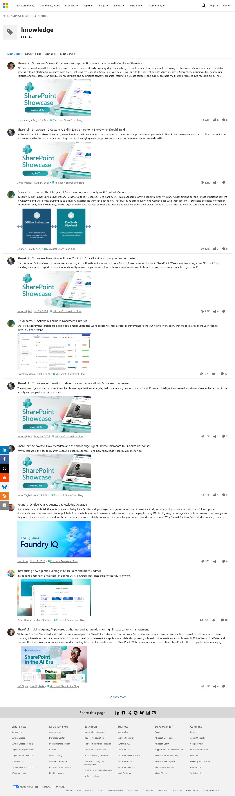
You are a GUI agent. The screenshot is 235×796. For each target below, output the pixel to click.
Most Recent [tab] (14, 53)
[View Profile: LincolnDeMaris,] (11, 323)
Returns (52, 749)
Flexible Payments (57, 773)
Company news (197, 743)
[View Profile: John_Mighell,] (11, 132)
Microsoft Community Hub (16, 15)
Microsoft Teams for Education (97, 743)
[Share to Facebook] (123, 712)
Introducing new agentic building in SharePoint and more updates (59, 571)
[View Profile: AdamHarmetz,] (11, 573)
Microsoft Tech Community (166, 755)
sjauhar (21, 248)
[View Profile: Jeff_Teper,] (11, 632)
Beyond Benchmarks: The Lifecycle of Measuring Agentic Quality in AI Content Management (75, 192)
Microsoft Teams (125, 761)
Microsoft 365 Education (95, 749)
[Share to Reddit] (136, 712)
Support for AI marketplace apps (169, 749)
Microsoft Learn (162, 743)
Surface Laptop (18, 737)
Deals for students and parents (98, 770)
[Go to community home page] (5, 5)
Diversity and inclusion (200, 761)
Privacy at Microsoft (199, 749)
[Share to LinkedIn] (117, 712)
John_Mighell (24, 182)
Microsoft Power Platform (129, 755)
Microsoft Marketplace (165, 761)
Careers (193, 732)
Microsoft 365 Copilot (127, 767)
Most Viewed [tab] (67, 53)
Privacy (101, 790)
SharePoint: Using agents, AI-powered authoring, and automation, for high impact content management (83, 629)
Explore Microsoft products (24, 767)
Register (214, 5)
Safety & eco (163, 790)
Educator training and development (94, 763)
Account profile (56, 732)
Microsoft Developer (164, 737)
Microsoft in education (94, 732)
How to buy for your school (96, 755)
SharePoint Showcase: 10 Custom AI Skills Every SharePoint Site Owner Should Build (71, 129)
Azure (157, 732)
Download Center (57, 737)
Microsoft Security (126, 737)
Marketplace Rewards (164, 767)
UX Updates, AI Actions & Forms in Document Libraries (52, 321)
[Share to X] (129, 712)
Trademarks (148, 790)
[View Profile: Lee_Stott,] (11, 507)
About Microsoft (197, 737)
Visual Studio (161, 773)
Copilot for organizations (23, 749)
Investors (194, 755)
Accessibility (195, 767)
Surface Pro (17, 732)
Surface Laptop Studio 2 (22, 743)
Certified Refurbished (58, 761)
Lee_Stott (22, 561)
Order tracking (55, 755)
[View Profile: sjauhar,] (11, 194)
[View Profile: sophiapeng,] (11, 66)
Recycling (177, 790)
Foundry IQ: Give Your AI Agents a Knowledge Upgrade (52, 504)
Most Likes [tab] (50, 53)
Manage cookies (115, 790)
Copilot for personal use (22, 755)
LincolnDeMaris (26, 374)
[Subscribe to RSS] (148, 712)
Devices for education (94, 737)
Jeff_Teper (22, 686)
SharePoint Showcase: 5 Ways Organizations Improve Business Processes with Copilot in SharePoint (80, 63)
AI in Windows (18, 761)
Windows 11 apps (19, 773)
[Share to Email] (154, 712)
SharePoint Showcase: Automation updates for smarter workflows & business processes (73, 383)
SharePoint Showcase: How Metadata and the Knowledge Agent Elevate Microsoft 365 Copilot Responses (84, 446)
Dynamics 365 (124, 743)
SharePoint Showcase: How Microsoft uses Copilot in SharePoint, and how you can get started (76, 258)
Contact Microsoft (85, 790)
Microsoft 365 (124, 749)
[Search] (203, 5)
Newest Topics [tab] (33, 53)
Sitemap (69, 790)
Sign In (226, 5)
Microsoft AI (123, 732)
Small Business (124, 773)
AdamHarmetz (25, 620)
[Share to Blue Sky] (142, 712)
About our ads (192, 790)
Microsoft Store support (59, 743)
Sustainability (196, 773)
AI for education (91, 776)
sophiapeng (23, 120)
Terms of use (132, 790)
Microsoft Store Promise (60, 767)
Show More (119, 697)
